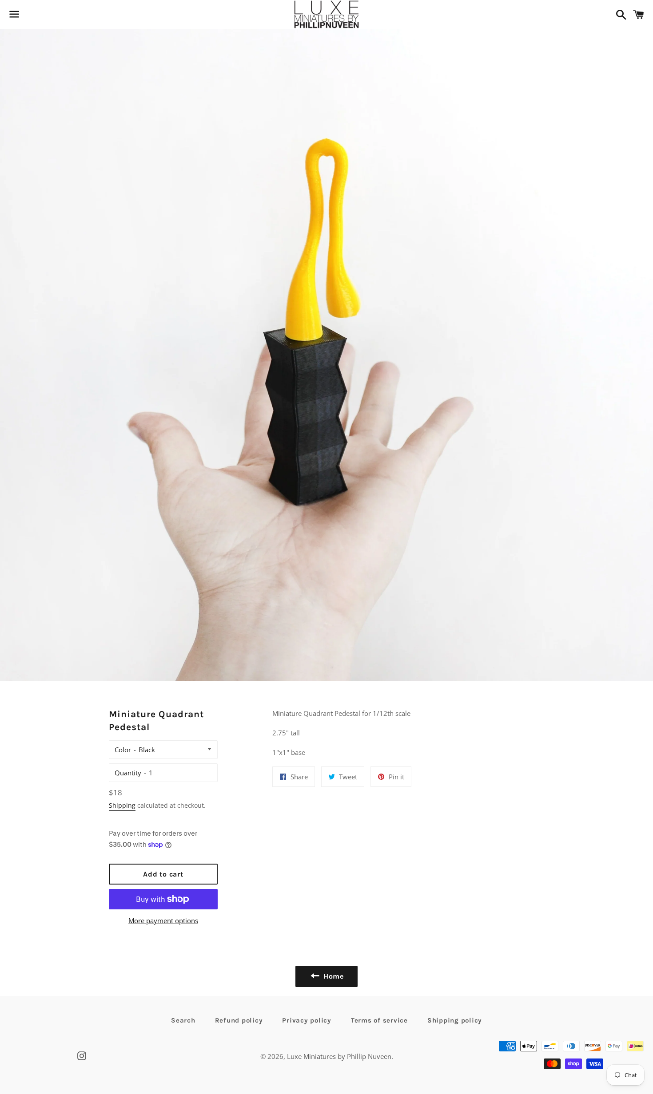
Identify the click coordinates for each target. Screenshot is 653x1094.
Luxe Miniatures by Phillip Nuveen (339, 1056)
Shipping (122, 805)
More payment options (163, 920)
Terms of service (379, 1020)
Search (183, 1020)
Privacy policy (306, 1020)
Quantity (128, 772)
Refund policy (239, 1020)
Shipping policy (454, 1020)
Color (123, 749)
